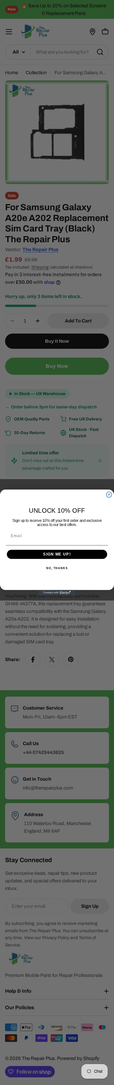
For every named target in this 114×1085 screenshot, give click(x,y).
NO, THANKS (57, 568)
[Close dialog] (109, 494)
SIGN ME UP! (57, 554)
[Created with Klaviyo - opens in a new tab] (57, 592)
